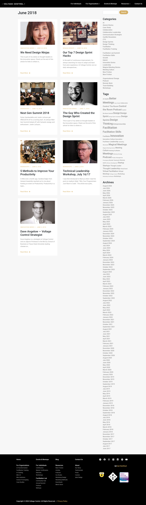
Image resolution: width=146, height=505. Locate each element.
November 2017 (108, 437)
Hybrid (105, 60)
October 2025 (107, 210)
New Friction (107, 72)
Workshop (121, 174)
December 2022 (108, 291)
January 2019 (108, 403)
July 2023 (106, 274)
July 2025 (106, 217)
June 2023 (106, 277)
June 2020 (106, 363)
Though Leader (115, 166)
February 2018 (108, 429)
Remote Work (107, 83)
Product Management (117, 157)
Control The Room (110, 106)
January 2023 (108, 289)
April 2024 (106, 253)
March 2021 (107, 341)
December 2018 (108, 406)
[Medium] (113, 459)
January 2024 (108, 260)
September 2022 (109, 298)
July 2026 (106, 188)
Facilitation (107, 47)
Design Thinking (108, 44)
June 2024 (106, 248)
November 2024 (108, 236)
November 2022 (108, 293)
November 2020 (108, 351)
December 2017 (108, 434)
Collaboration (107, 30)
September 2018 (109, 413)
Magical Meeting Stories (111, 67)
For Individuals (76, 4)
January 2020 (108, 374)
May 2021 (106, 336)
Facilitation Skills (109, 55)
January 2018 (108, 432)
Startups (106, 165)
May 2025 (106, 222)
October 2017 (107, 439)
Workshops (25, 108)
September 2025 (109, 212)
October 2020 (107, 353)
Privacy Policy (62, 501)
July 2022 (106, 303)
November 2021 (108, 322)
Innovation (117, 135)
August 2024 (107, 243)
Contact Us (138, 4)
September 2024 (109, 241)
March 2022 (107, 312)
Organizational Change (111, 78)
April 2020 (106, 367)
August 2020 (107, 358)
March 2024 (107, 255)
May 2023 (106, 279)
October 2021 (107, 324)
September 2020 (109, 355)
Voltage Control (113, 174)
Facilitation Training (110, 49)
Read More (24, 73)
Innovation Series (27, 48)
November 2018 (108, 408)
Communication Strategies (112, 35)
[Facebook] (104, 459)
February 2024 (108, 257)
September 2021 (109, 327)
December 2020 (108, 348)
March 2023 (107, 284)
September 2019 (109, 384)
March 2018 (107, 427)
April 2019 (106, 396)
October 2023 (107, 267)
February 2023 (108, 286)
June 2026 (106, 191)
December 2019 (108, 377)
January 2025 (108, 231)
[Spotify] (122, 459)
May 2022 (106, 308)
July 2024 (106, 246)
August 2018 (107, 415)
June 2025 (106, 219)
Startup (121, 163)
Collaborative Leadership (112, 32)
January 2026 (108, 203)
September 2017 (109, 441)
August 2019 (107, 386)
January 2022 (108, 317)
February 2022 (108, 315)
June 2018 (106, 420)
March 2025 (107, 226)
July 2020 (106, 360)
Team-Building (108, 86)
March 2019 (107, 398)
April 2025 (106, 224)
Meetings (108, 153)
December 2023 (108, 262)
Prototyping (105, 160)
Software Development (111, 163)
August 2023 (107, 272)
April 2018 (106, 425)
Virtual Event (123, 168)
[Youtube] (126, 459)
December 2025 (108, 205)
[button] (22, 465)
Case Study (107, 27)
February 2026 (108, 200)
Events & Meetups (110, 4)
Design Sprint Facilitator (115, 116)
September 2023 (109, 269)
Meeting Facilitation (114, 150)
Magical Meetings (118, 144)
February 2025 (108, 229)
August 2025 (107, 214)
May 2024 (106, 250)
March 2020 (107, 370)
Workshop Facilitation (108, 176)
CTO (104, 39)
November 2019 (108, 379)
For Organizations (92, 4)
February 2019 (108, 401)
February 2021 (108, 343)
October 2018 (107, 410)
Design (116, 113)
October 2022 (107, 296)
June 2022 (106, 305)
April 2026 (106, 195)
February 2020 (108, 372)
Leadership (107, 65)
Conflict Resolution (109, 37)
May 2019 (106, 394)
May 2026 (106, 193)
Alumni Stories (108, 25)
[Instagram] (109, 459)
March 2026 (107, 198)
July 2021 (106, 331)
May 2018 (106, 422)
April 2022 (106, 310)
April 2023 (106, 281)
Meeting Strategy (117, 154)
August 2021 (107, 329)
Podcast (106, 81)
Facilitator (106, 136)
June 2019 (106, 391)
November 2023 (108, 265)
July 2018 (106, 417)
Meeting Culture (108, 70)
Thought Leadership (111, 168)
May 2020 (106, 365)
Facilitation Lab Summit (111, 53)
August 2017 (107, 444)
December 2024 (108, 234)
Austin (106, 99)
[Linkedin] (118, 459)
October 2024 (107, 238)
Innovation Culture (109, 139)
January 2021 (108, 346)
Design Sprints (69, 48)
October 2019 (107, 382)
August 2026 (107, 186)
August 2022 (107, 300)
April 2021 (106, 339)
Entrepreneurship (119, 124)
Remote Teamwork (114, 160)
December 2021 (108, 320)
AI (103, 23)
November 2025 (108, 207)
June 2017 (106, 448)
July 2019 (106, 389)
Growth (105, 58)
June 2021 (106, 334)
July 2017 (106, 446)
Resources (125, 4)
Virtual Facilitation (110, 171)
